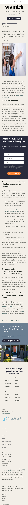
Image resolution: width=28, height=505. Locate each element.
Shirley (6, 391)
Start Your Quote (14, 173)
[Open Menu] (2, 2)
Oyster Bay (17, 397)
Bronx (6, 400)
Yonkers (16, 394)
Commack (17, 391)
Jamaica (7, 380)
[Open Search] (23, 1)
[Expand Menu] (14, 9)
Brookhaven (7, 377)
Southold (17, 386)
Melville (16, 383)
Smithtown (17, 389)
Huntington (7, 397)
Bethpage (17, 380)
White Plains (17, 377)
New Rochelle (8, 386)
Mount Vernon (8, 383)
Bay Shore (7, 394)
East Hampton (8, 389)
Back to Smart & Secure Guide (11, 321)
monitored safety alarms (8, 306)
